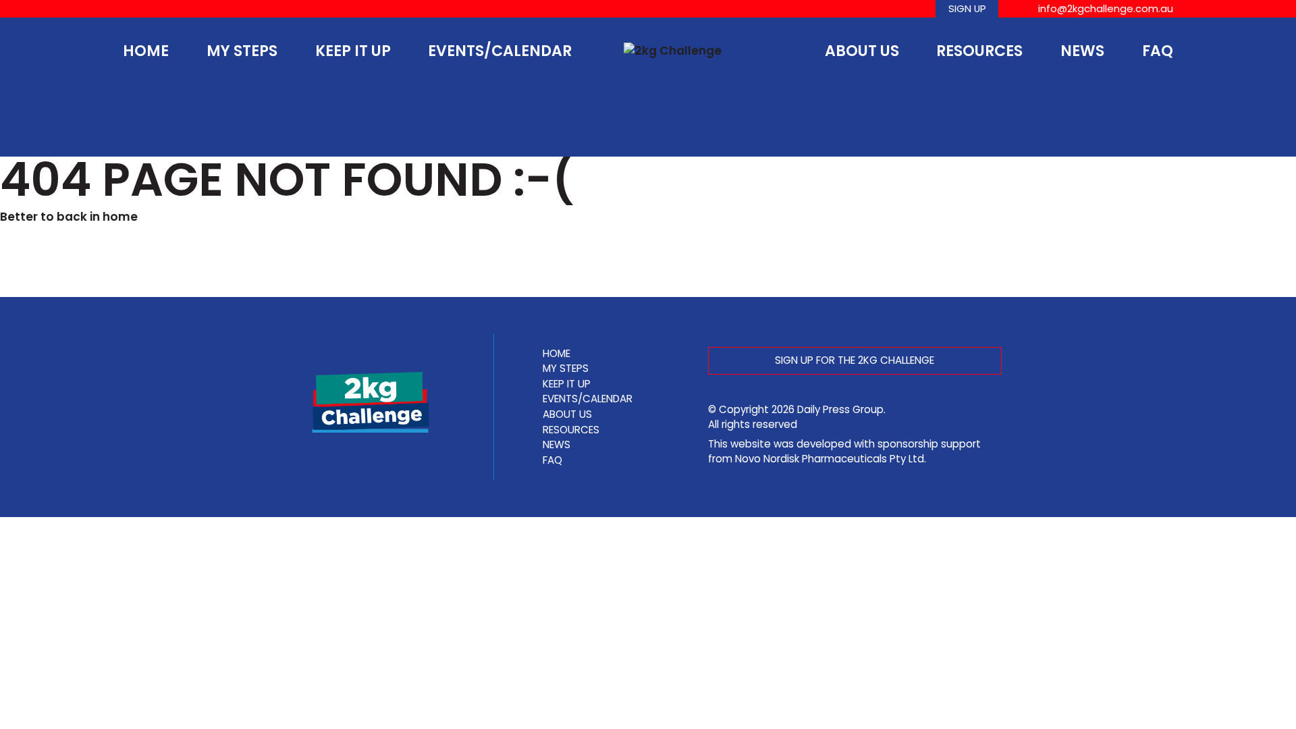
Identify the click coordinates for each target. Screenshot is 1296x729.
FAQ (1157, 50)
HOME (146, 50)
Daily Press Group (840, 409)
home (120, 217)
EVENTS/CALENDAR (500, 50)
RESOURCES (979, 50)
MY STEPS (242, 50)
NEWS (1082, 50)
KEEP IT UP (353, 50)
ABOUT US (862, 50)
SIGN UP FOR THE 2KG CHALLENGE (854, 360)
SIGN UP (967, 8)
